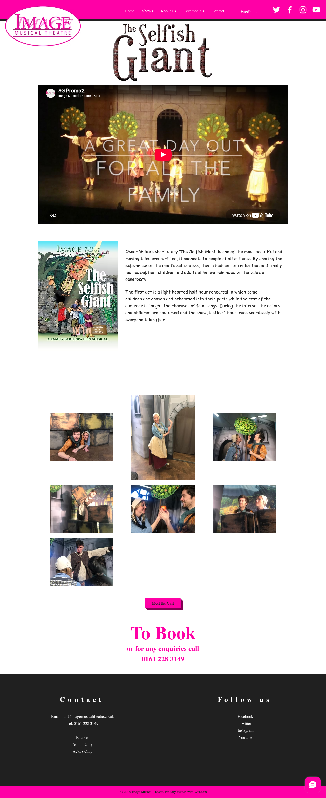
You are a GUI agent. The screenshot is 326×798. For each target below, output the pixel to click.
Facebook (245, 716)
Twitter (245, 723)
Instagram (245, 730)
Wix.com (200, 791)
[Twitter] (276, 10)
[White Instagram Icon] (303, 10)
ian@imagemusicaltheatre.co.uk (88, 716)
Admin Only (82, 744)
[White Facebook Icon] (289, 10)
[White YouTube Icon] (316, 10)
